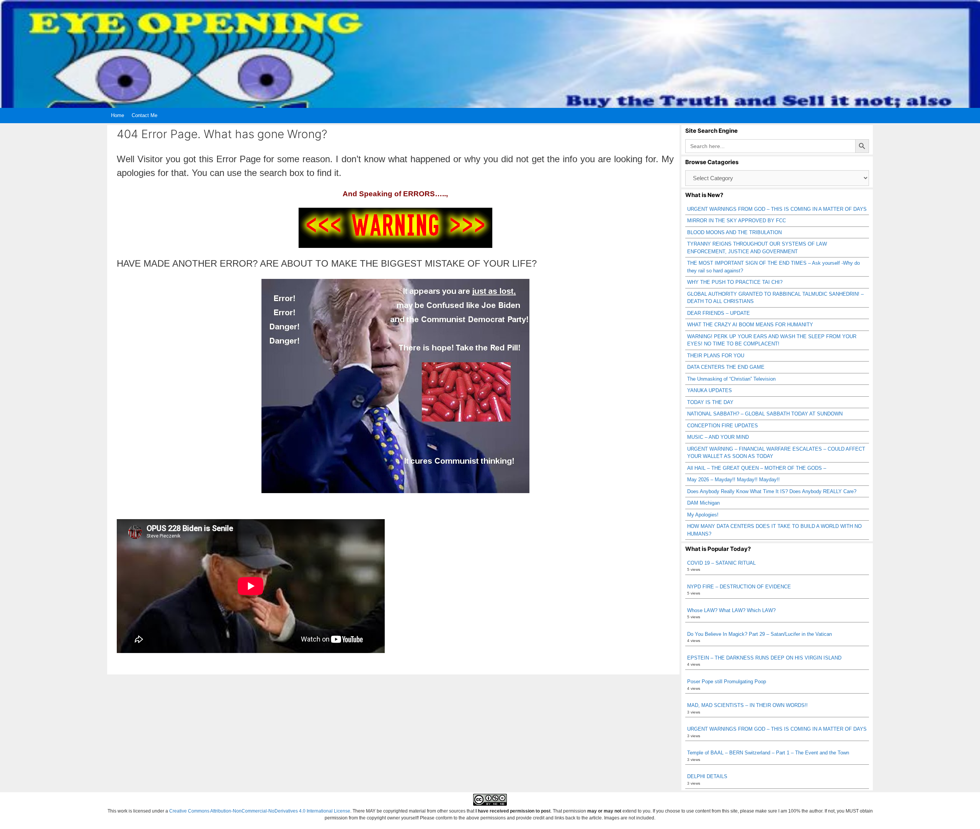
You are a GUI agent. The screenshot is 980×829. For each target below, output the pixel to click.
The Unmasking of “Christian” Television (731, 379)
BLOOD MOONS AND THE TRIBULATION (734, 232)
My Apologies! (703, 515)
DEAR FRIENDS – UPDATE (718, 313)
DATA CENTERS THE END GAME (725, 367)
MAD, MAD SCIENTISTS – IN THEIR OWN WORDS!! (747, 705)
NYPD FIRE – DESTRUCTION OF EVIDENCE (739, 587)
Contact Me (144, 115)
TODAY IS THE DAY (710, 402)
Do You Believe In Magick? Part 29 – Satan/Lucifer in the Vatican (759, 634)
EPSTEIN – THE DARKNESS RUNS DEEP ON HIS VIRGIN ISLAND (764, 658)
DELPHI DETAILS (707, 776)
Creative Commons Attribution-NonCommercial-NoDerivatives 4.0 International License (259, 811)
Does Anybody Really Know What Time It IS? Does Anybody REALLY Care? (771, 491)
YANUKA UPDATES (709, 390)
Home (117, 115)
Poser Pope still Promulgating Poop (726, 681)
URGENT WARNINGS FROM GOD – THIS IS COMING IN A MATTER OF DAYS (777, 209)
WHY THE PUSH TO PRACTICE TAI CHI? (734, 282)
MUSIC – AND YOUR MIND (718, 437)
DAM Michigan (703, 503)
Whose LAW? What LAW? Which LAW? (731, 610)
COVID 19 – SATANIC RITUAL (721, 563)
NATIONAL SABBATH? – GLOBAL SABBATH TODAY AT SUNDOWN (765, 414)
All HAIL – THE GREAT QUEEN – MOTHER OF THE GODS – (756, 468)
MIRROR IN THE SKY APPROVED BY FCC (736, 220)
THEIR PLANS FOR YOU (715, 355)
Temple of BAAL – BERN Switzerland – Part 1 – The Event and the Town (768, 753)
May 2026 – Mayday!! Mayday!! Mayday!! (733, 479)
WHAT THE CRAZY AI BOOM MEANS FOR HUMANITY (750, 324)
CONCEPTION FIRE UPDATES (722, 425)
